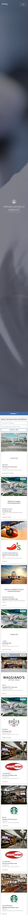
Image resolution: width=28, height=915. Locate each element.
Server (4, 685)
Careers (13, 413)
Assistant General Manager (10, 553)
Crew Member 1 (6, 773)
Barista (4, 817)
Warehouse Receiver (8, 597)
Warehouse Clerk (7, 509)
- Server (4, 641)
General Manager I (7, 905)
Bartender (5, 465)
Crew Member (6, 861)
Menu (23, 4)
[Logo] (8, 5)
